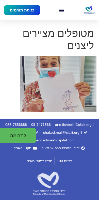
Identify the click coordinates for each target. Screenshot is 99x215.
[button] (62, 10)
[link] (89, 10)
